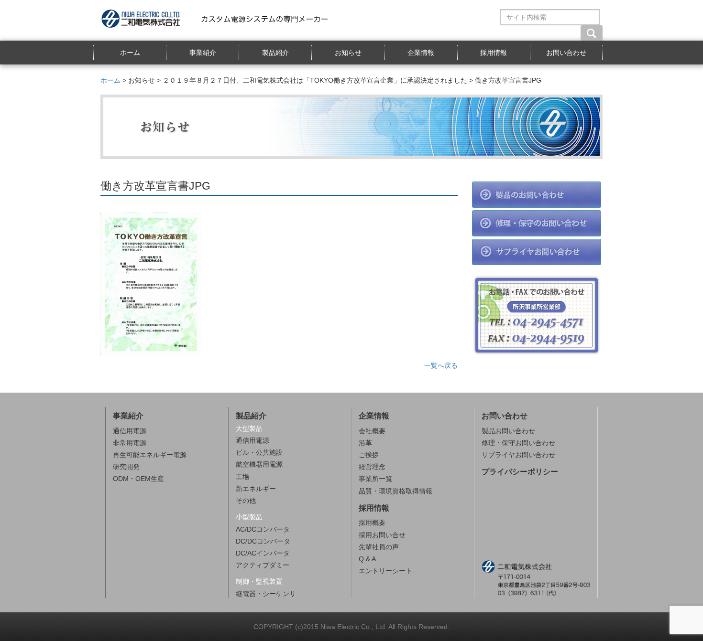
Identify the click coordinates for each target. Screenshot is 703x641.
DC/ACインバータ (263, 553)
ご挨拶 (369, 455)
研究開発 (126, 466)
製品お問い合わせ (508, 431)
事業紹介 (202, 52)
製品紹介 (275, 52)
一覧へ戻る (441, 365)
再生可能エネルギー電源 (150, 455)
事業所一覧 (375, 478)
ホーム (130, 52)
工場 (242, 477)
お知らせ (348, 52)
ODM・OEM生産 (138, 478)
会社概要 (372, 431)
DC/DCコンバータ (263, 541)
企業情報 (420, 52)
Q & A (367, 559)
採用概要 (372, 522)
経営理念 (372, 466)
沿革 (365, 443)
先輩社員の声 (379, 547)
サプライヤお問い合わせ (518, 455)
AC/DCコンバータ (263, 529)
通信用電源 (129, 431)
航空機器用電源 (259, 464)
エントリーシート (385, 571)
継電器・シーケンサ (266, 594)
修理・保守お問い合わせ (518, 443)
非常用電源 (129, 443)
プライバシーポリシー (520, 472)
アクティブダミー (262, 565)
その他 (246, 500)
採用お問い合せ (382, 535)
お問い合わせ (566, 52)
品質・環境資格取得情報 (395, 491)
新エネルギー (256, 488)
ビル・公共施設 (259, 452)
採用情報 (493, 52)
